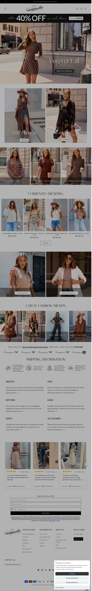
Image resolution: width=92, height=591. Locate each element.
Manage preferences (72, 582)
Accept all (72, 573)
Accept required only (72, 578)
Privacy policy (59, 587)
